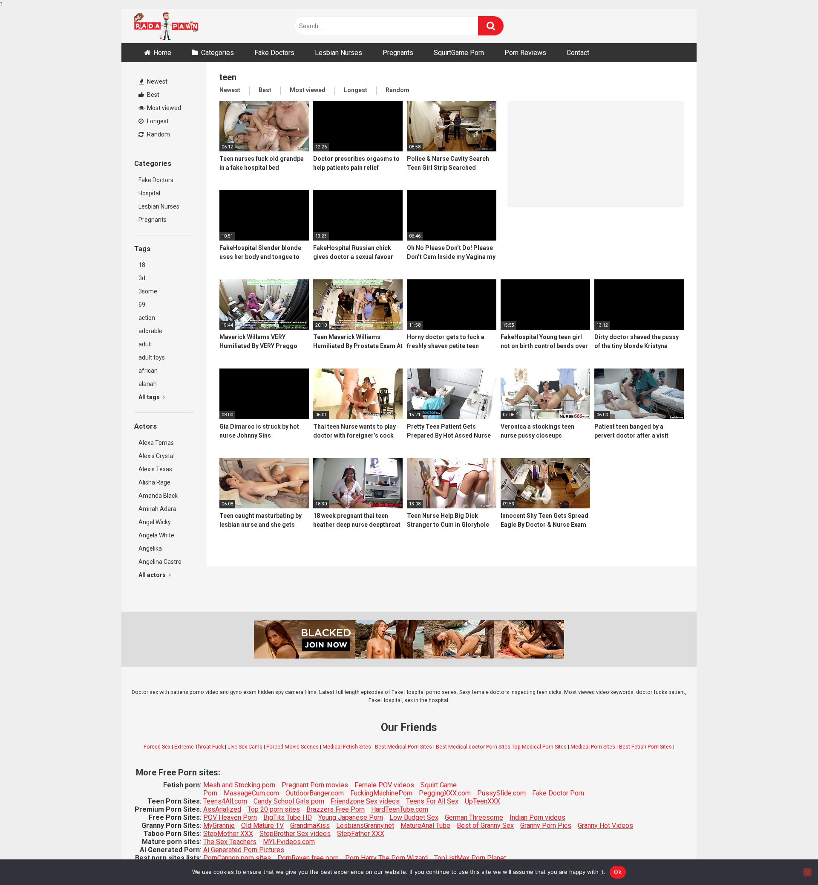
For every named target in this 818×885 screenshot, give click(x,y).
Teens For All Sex (432, 801)
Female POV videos (384, 785)
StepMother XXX (228, 834)
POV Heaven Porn (230, 817)
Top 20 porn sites (274, 809)
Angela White (156, 535)
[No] (807, 872)
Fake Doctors (274, 53)
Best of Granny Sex (485, 825)
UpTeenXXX (482, 801)
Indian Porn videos (537, 817)
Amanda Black (158, 495)
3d (141, 278)
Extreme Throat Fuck (199, 746)
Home (162, 53)
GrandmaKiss (310, 825)
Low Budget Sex (413, 817)
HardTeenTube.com (399, 809)
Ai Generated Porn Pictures (243, 850)
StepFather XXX (360, 834)
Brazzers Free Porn (335, 809)
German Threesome (474, 817)
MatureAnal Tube (425, 825)
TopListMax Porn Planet (470, 858)
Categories (217, 53)
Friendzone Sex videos (365, 801)
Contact (578, 53)
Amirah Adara (157, 508)
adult (145, 344)
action (146, 317)
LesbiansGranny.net (365, 825)
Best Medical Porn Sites (403, 746)
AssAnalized (222, 809)
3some (147, 291)
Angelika (150, 548)
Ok (618, 871)
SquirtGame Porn (459, 53)
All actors (152, 575)
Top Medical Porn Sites (539, 746)
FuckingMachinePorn (381, 793)
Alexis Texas (155, 469)
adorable (150, 331)
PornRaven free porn (308, 858)
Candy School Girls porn (288, 801)
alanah (147, 383)
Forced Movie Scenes (292, 746)
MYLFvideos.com (289, 842)
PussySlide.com (501, 793)
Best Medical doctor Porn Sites (473, 746)
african (148, 370)
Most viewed (163, 107)
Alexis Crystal (156, 456)
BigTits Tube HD (287, 817)
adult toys (151, 357)
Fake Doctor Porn (558, 793)
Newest (156, 81)
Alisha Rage (154, 482)
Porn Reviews (525, 53)
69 (141, 304)
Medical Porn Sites (592, 746)
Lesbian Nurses (338, 53)
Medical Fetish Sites (347, 746)
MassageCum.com (251, 793)
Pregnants (398, 53)
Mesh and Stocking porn (239, 785)
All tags (149, 397)
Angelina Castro (159, 561)
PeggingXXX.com (445, 793)
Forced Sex (157, 746)
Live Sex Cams (245, 746)
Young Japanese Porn (350, 817)
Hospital (149, 193)
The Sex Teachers (229, 842)
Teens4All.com (225, 801)
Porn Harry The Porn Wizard (386, 858)
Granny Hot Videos (605, 825)
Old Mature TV (262, 825)
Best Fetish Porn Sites (645, 746)
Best (152, 94)
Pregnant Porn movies (315, 785)
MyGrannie (219, 825)
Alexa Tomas (156, 442)
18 (141, 264)
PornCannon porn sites (237, 858)
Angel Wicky (154, 522)
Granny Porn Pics (545, 825)
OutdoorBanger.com (314, 793)
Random (158, 134)
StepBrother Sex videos (295, 834)
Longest (157, 121)
